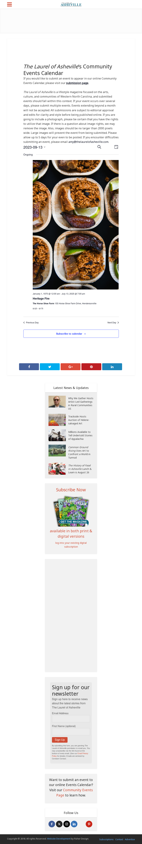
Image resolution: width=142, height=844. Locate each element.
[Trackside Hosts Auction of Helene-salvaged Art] (58, 420)
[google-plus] (81, 824)
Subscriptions (106, 839)
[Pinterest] (89, 824)
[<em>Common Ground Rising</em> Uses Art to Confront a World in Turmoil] (58, 450)
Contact (119, 839)
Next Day (112, 322)
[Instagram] (66, 824)
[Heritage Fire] (76, 224)
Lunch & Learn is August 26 (80, 469)
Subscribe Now (71, 490)
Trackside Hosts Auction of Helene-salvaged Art (78, 420)
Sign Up (60, 739)
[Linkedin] (74, 824)
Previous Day (32, 322)
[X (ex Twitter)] (59, 824)
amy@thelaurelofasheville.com (88, 142)
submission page (77, 83)
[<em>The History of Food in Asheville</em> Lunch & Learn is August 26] (58, 469)
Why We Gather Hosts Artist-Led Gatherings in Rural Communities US (80, 403)
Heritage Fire (41, 298)
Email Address (60, 713)
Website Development (58, 838)
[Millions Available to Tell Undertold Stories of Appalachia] (58, 435)
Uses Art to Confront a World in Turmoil (79, 452)
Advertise (130, 839)
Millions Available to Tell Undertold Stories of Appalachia (80, 435)
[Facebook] (51, 824)
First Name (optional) (64, 726)
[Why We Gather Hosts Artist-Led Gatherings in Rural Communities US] (58, 402)
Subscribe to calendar (69, 333)
